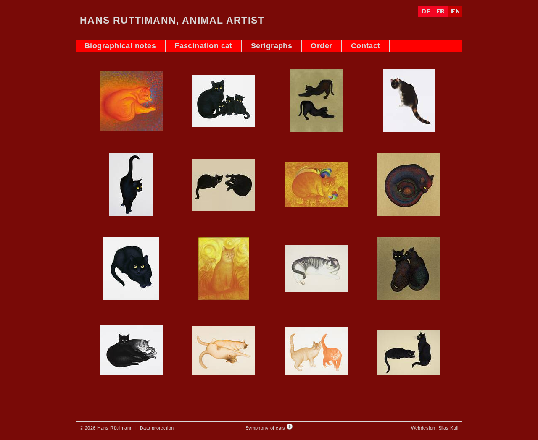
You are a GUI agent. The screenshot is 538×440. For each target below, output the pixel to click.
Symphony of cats (265, 427)
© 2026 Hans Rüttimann (106, 427)
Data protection (157, 427)
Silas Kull (448, 427)
